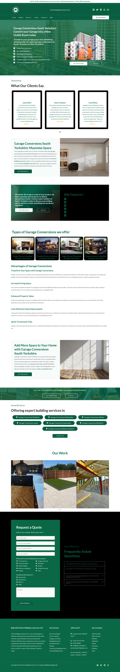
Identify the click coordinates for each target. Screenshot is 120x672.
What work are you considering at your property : (31, 558)
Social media (21, 577)
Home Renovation (54, 643)
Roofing (40, 566)
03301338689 (77, 643)
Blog (51, 17)
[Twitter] (97, 10)
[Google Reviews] (104, 10)
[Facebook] (94, 10)
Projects (20, 17)
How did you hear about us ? (25, 575)
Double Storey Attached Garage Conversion (47, 257)
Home (14, 17)
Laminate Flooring (43, 568)
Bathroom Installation (24, 568)
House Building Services (56, 651)
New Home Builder (54, 634)
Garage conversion (43, 561)
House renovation (23, 563)
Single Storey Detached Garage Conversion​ (71, 257)
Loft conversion (22, 561)
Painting (20, 570)
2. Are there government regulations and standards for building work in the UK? (82, 576)
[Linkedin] (101, 10)
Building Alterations (55, 641)
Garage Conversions (55, 638)
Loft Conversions (54, 636)
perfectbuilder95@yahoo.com (79, 648)
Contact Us (44, 17)
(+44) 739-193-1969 (78, 640)
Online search (22, 579)
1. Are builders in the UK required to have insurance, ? (82, 564)
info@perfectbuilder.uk (79, 645)
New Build (41, 563)
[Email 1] (108, 10)
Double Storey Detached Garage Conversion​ (96, 257)
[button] (31, 17)
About (36, 17)
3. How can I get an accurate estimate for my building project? (82, 582)
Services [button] (28, 17)
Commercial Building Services (57, 648)
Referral (20, 582)
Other (39, 570)
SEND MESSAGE (25, 603)
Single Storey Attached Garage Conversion (22, 257)
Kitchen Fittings (22, 566)
